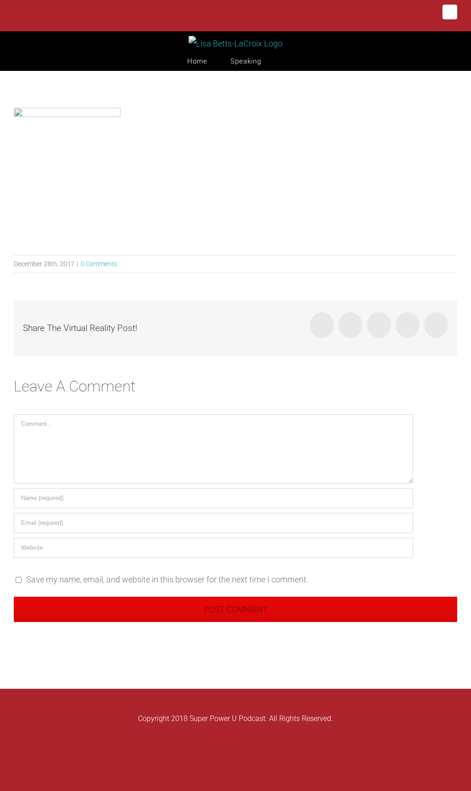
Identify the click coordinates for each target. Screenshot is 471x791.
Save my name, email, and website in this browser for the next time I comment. (167, 579)
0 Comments (98, 264)
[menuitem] (208, 61)
